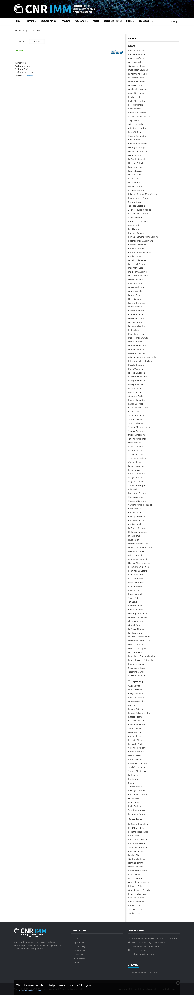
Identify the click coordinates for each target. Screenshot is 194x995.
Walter (140, 174)
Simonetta (141, 136)
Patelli (131, 802)
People (96, 21)
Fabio (140, 62)
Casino (131, 508)
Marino (131, 543)
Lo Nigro (132, 322)
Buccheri (132, 240)
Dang (140, 862)
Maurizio (138, 594)
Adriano (136, 139)
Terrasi (131, 909)
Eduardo (140, 287)
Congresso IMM (146, 21)
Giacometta (140, 866)
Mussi (131, 369)
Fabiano (132, 287)
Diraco (131, 279)
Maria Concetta (144, 547)
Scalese (131, 202)
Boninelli (132, 233)
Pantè (131, 574)
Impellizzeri (133, 69)
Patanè (131, 660)
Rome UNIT (79, 962)
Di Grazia (132, 532)
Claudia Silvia (142, 617)
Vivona (131, 454)
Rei (129, 779)
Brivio (131, 132)
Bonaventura (134, 839)
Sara (141, 268)
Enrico (138, 225)
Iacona (131, 178)
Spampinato (134, 724)
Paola (136, 835)
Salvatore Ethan (143, 713)
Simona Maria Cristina (147, 236)
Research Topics (48, 21)
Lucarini (132, 470)
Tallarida (132, 205)
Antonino (142, 73)
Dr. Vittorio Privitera (145, 946)
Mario (139, 419)
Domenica (139, 759)
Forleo (131, 306)
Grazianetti (133, 310)
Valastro (132, 810)
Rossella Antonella (144, 660)
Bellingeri (132, 790)
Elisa (137, 411)
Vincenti (132, 675)
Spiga (130, 120)
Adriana (139, 497)
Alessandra (140, 128)
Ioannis (140, 155)
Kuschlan (132, 697)
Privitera (132, 50)
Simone (137, 512)
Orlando (132, 890)
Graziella (141, 205)
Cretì (130, 256)
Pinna (131, 586)
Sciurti (131, 411)
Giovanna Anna (142, 636)
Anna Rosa (139, 621)
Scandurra (133, 847)
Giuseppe (141, 147)
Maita (131, 334)
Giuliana (144, 69)
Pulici (130, 806)
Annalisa (143, 143)
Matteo (141, 400)
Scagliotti (132, 477)
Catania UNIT (80, 950)
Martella (132, 353)
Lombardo (133, 89)
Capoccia (132, 501)
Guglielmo (143, 824)
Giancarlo (142, 870)
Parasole (132, 578)
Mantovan (133, 349)
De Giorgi (132, 613)
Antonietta (141, 438)
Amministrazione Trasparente (145, 972)
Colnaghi (132, 516)
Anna (138, 388)
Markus (137, 539)
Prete (130, 835)
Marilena (139, 454)
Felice (137, 913)
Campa (131, 497)
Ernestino (140, 701)
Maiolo (131, 330)
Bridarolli (132, 744)
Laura (136, 229)
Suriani (131, 485)
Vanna (138, 728)
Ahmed (136, 775)
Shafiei (131, 783)
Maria (139, 186)
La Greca (132, 213)
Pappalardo (133, 656)
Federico (141, 859)
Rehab (139, 786)
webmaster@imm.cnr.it (142, 954)
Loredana (139, 664)
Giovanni (139, 279)
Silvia (138, 202)
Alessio (140, 466)
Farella (131, 291)
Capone (131, 136)
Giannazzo (133, 66)
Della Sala (133, 62)
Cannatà (132, 244)
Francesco (139, 77)
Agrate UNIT (79, 942)
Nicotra (131, 372)
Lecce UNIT (27, 75)
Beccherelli (133, 54)
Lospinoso (133, 326)
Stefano (137, 132)
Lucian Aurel (145, 252)
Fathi (130, 775)
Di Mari (131, 855)
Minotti (131, 555)
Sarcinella (133, 720)
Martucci (132, 547)
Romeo (142, 54)
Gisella (139, 855)
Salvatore (142, 89)
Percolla (132, 582)
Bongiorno (133, 493)
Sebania (141, 81)
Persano (132, 388)
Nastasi (131, 563)
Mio (130, 361)
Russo (131, 594)
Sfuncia (131, 771)
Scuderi (131, 419)
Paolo (140, 384)
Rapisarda (133, 400)
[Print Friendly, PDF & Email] (19, 50)
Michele (139, 104)
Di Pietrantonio (135, 275)
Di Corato (132, 159)
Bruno (131, 874)
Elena (138, 295)
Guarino (132, 685)
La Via (131, 77)
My (129, 705)
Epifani (131, 283)
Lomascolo (133, 85)
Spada (131, 598)
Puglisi (131, 198)
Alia (130, 489)
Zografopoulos (135, 209)
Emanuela (140, 473)
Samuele (140, 675)
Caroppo (132, 248)
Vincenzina (140, 434)
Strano (131, 434)
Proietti (131, 473)
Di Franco (132, 528)
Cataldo (131, 794)
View (23, 42)
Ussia (130, 442)
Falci (130, 878)
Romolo (140, 93)
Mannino (132, 345)
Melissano (133, 551)
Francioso (132, 167)
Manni (131, 341)
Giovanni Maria (141, 407)
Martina (137, 442)
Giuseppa (141, 648)
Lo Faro (131, 827)
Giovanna (142, 376)
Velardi (131, 450)
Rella (130, 108)
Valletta (131, 446)
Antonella (139, 415)
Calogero (132, 693)
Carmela (139, 644)
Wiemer (132, 124)
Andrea (137, 182)
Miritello (132, 186)
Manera (132, 337)
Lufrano (132, 701)
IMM (76, 938)
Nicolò (140, 578)
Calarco (131, 58)
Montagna (133, 559)
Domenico (141, 244)
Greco (131, 314)
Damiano (142, 763)
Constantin (133, 252)
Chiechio (132, 851)
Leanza (131, 636)
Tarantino (132, 671)
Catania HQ (79, 946)
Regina (140, 851)
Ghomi (131, 798)
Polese (131, 392)
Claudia (139, 124)
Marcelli (132, 93)
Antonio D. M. (142, 543)
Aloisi (130, 217)
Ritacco (131, 716)
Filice (130, 299)
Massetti (132, 740)
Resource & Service (113, 21)
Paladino (132, 894)
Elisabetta (141, 894)
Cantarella (133, 462)
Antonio (143, 271)
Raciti (130, 759)
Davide (138, 392)
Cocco (131, 512)
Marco (143, 260)
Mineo (131, 866)
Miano (131, 644)
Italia (130, 539)
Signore (131, 427)
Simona (140, 233)
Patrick (140, 163)
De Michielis (134, 260)
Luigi (139, 97)
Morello (131, 365)
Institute (30, 21)
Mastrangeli (134, 640)
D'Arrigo (132, 147)
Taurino (131, 438)
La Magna (132, 73)
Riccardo (142, 159)
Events (129, 21)
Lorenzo (132, 689)
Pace (130, 190)
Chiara (141, 264)
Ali (136, 783)
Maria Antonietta (145, 240)
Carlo (141, 310)
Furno (131, 535)
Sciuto (131, 415)
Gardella (132, 751)
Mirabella (132, 886)
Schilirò (131, 767)
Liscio (130, 182)
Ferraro (131, 295)
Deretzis (132, 155)
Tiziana (140, 629)
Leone (131, 318)
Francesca (145, 640)
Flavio (138, 508)
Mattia (140, 477)
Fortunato (132, 824)
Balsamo (132, 605)
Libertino (132, 81)
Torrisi (131, 728)
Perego (131, 104)
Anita (137, 802)
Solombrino (133, 668)
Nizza (130, 652)
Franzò (131, 171)
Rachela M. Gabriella (146, 357)
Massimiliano (142, 221)
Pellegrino (133, 376)
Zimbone (132, 458)
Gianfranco (141, 771)
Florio (130, 621)
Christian (141, 353)
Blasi (130, 229)
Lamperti (132, 466)
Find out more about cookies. (28, 990)
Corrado (142, 493)
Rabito (131, 664)
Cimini (131, 609)
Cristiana (139, 609)
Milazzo (131, 357)
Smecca (131, 431)
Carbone (132, 504)
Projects (66, 21)
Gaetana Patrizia (147, 656)
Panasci (131, 713)
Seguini (131, 481)
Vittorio (140, 50)
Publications (81, 21)
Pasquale (137, 524)
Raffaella (140, 58)
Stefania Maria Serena (147, 194)
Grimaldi (132, 882)
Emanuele (141, 431)
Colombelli (133, 747)
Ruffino (131, 905)
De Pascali (133, 264)
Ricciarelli (132, 763)
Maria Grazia (142, 337)
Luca (140, 167)
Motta (131, 755)
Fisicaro (131, 303)
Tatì (130, 601)
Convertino (133, 143)
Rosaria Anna (141, 198)
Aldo (137, 598)
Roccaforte (133, 112)
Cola (130, 139)
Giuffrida (132, 859)
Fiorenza (132, 163)
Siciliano (132, 116)
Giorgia (138, 171)
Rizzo (130, 590)
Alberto (143, 151)
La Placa (132, 633)
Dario (142, 668)
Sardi (130, 407)
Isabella (139, 291)
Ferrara (131, 617)
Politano (132, 897)
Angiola (138, 306)
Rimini (131, 901)
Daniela (142, 326)
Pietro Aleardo (143, 116)
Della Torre (133, 271)
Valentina (138, 369)
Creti (130, 524)
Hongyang (133, 862)
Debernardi (133, 151)
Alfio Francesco (143, 563)
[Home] (54, 8)
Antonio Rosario (144, 504)
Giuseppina (138, 190)
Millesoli (132, 648)
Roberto (137, 108)
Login (173, 21)
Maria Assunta (143, 427)
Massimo (141, 458)
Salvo (134, 601)
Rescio (131, 403)
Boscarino (133, 843)
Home (18, 21)
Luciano (139, 450)
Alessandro (139, 101)
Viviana (139, 423)
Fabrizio (142, 112)
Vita (138, 685)
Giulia (134, 705)
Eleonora (145, 839)
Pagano (131, 709)
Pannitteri (133, 570)
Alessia (137, 755)
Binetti (131, 225)
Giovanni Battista (141, 566)
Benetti (131, 221)
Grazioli (131, 625)
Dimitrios (146, 209)
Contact (36, 41)
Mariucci (132, 97)
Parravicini (133, 814)
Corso (131, 520)
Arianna (137, 256)
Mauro (142, 85)
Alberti (131, 128)
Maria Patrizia (143, 890)
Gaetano (141, 693)
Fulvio (141, 720)
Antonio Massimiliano (142, 361)
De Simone (133, 268)
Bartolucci (133, 870)
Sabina (137, 120)
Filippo (142, 66)
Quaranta (132, 396)
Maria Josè (141, 827)
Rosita (142, 814)
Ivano (139, 470)
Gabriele (139, 403)
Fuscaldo (132, 174)
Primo (137, 535)
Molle (130, 101)
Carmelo (140, 582)
